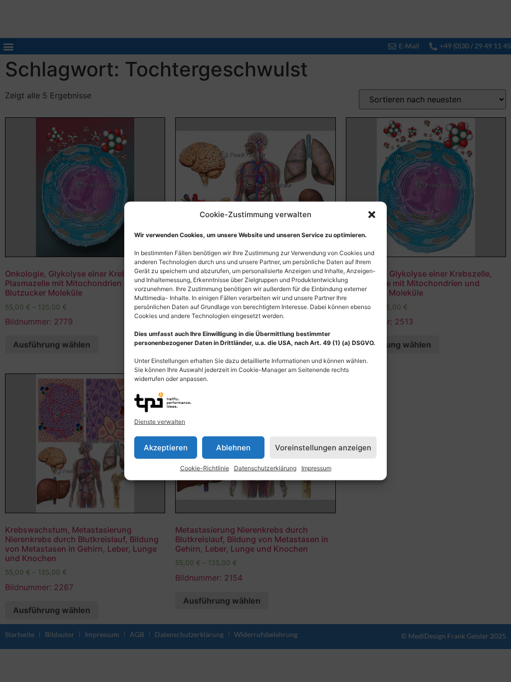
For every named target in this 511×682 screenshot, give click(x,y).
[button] (372, 215)
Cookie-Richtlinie (204, 468)
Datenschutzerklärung (265, 468)
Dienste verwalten (159, 421)
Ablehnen (233, 447)
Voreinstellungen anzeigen (323, 447)
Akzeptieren (166, 447)
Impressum (316, 468)
